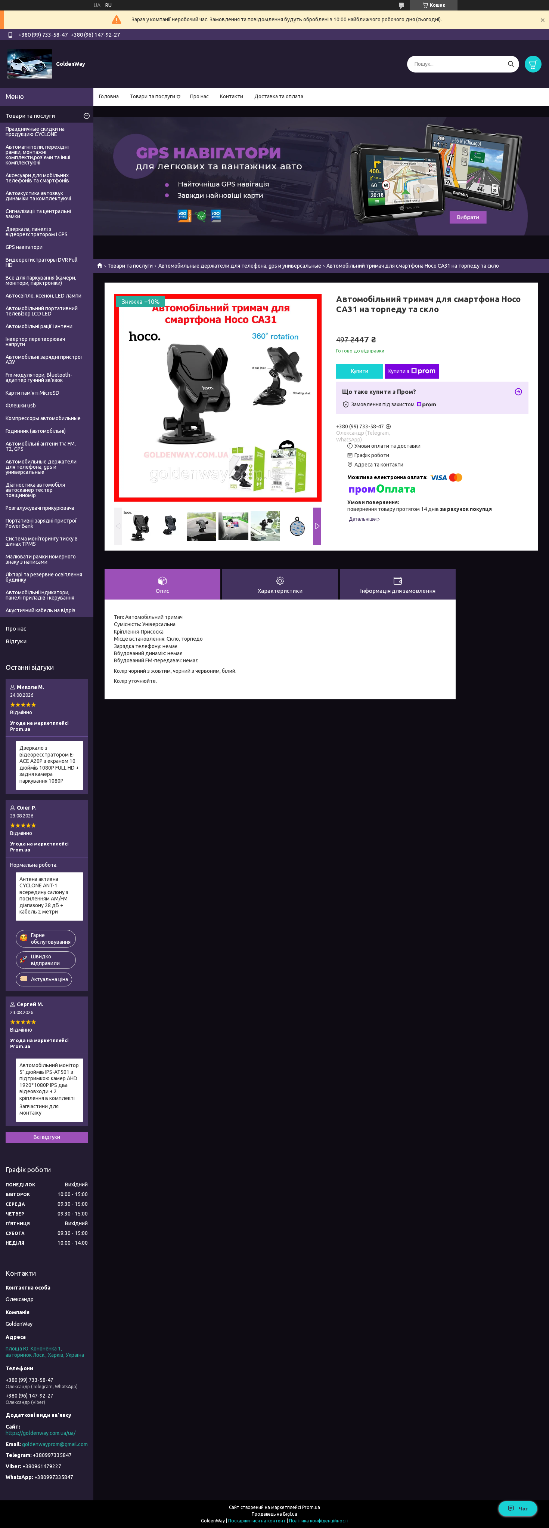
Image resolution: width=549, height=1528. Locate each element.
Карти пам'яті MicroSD (32, 393)
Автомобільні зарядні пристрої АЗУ (44, 359)
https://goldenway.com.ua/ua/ (40, 1433)
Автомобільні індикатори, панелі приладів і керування (40, 595)
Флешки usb (21, 406)
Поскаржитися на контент (257, 1520)
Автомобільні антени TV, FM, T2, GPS (41, 446)
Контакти (231, 96)
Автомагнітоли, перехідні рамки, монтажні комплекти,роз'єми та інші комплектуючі (38, 155)
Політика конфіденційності (318, 1520)
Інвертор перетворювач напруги (35, 341)
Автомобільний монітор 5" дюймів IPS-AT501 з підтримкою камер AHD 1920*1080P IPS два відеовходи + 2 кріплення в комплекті (49, 1081)
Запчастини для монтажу (39, 1109)
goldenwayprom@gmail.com (55, 1444)
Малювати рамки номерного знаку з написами (41, 559)
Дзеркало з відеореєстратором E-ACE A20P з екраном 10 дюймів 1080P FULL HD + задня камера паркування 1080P (49, 764)
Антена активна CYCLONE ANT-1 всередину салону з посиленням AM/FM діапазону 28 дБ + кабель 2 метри (43, 895)
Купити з (398, 371)
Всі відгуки (47, 1137)
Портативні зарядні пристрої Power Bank (41, 523)
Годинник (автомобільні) (36, 431)
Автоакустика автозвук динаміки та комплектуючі (38, 195)
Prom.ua (311, 1507)
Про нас (199, 96)
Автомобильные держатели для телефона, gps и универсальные (239, 266)
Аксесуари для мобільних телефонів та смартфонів (37, 178)
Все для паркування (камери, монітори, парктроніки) (41, 280)
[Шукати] (510, 64)
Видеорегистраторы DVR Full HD (42, 262)
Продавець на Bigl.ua (274, 1514)
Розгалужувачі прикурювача (40, 508)
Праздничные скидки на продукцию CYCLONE (35, 131)
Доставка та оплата (278, 96)
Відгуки (16, 641)
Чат (523, 1509)
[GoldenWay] (29, 64)
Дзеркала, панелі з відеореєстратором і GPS (37, 231)
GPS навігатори (24, 247)
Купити (359, 371)
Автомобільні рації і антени (39, 326)
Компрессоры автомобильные (43, 418)
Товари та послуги (152, 96)
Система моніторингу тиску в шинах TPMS (42, 541)
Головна (109, 96)
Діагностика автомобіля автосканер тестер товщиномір (35, 490)
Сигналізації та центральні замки (38, 213)
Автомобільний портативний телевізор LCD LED (42, 311)
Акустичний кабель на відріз (40, 610)
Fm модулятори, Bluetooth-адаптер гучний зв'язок (39, 377)
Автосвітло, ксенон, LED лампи (43, 296)
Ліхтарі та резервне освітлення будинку (44, 577)
